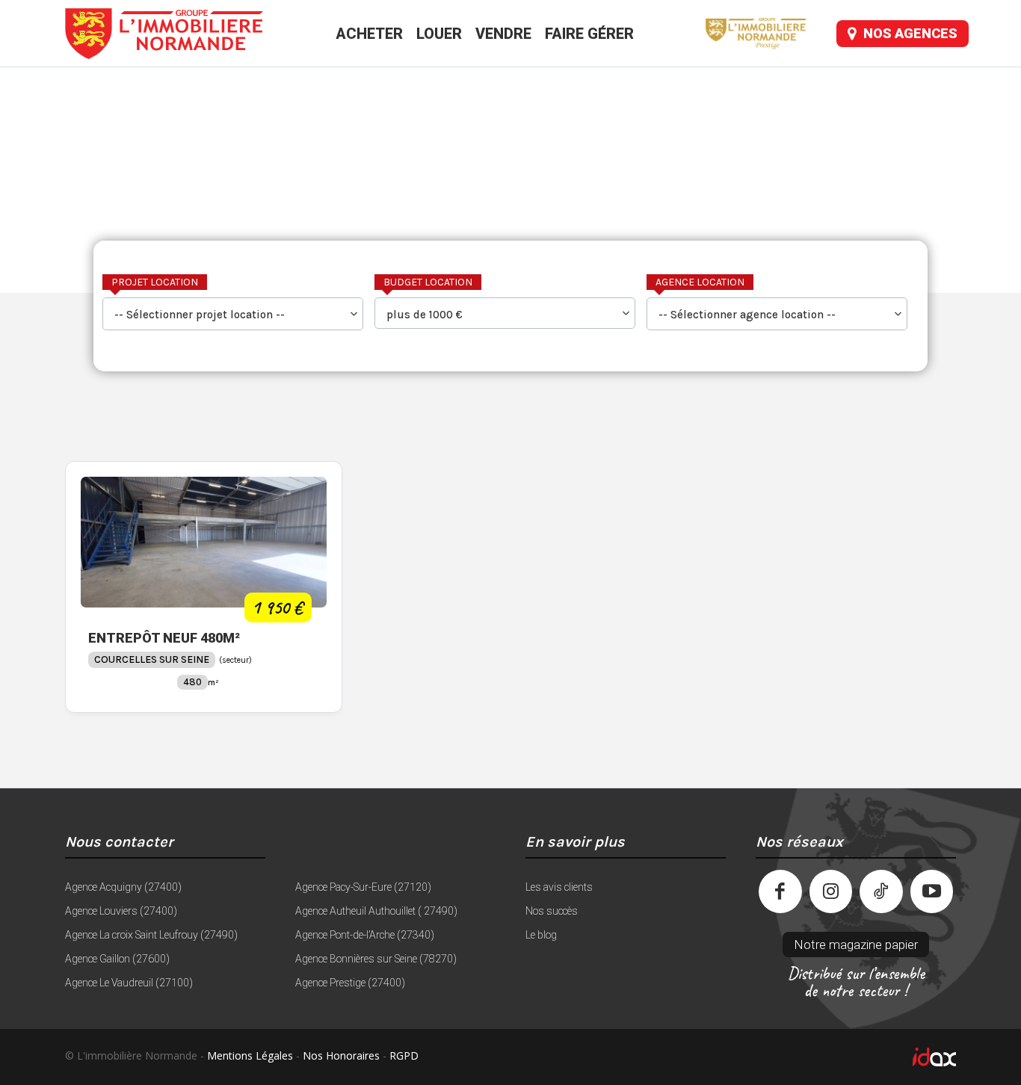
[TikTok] (881, 891)
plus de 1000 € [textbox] (424, 314)
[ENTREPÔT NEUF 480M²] (204, 542)
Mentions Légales (250, 1055)
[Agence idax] (742, 1057)
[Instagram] (831, 891)
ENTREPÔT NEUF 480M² (164, 638)
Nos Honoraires (341, 1055)
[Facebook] (780, 891)
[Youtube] (932, 891)
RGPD (404, 1055)
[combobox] (232, 313)
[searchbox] (232, 316)
